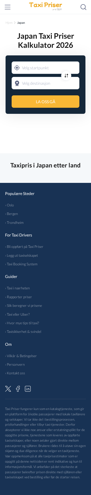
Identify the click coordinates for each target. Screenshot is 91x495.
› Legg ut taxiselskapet (21, 255)
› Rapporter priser (18, 297)
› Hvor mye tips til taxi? (22, 323)
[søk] (83, 7)
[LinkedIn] (28, 388)
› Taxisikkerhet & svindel (23, 331)
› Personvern (15, 364)
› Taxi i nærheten (17, 288)
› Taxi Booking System (21, 264)
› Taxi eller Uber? (17, 314)
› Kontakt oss (15, 373)
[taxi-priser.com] (45, 7)
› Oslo (9, 205)
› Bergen (11, 213)
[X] (8, 388)
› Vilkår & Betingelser (21, 356)
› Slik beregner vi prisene (23, 305)
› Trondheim (14, 222)
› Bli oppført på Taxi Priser (24, 246)
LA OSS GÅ (45, 101)
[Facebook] (18, 388)
